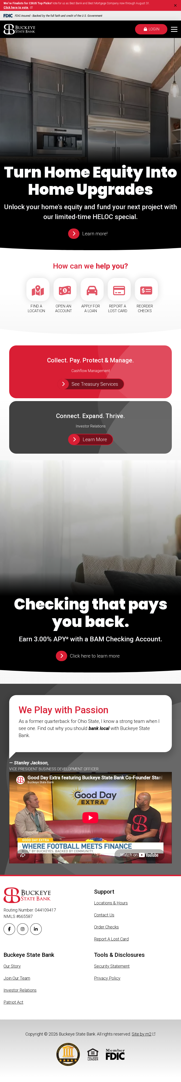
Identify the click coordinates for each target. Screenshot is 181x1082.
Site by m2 (141, 1034)
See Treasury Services (95, 384)
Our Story (12, 966)
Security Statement (112, 966)
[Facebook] (9, 929)
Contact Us (104, 914)
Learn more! (94, 233)
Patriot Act (13, 1002)
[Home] (19, 29)
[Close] (175, 6)
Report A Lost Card (111, 939)
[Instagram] (23, 929)
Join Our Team (17, 978)
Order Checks (106, 926)
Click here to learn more (95, 656)
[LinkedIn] (36, 929)
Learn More (95, 439)
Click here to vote (16, 7)
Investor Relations (20, 990)
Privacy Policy (107, 978)
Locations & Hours (111, 902)
